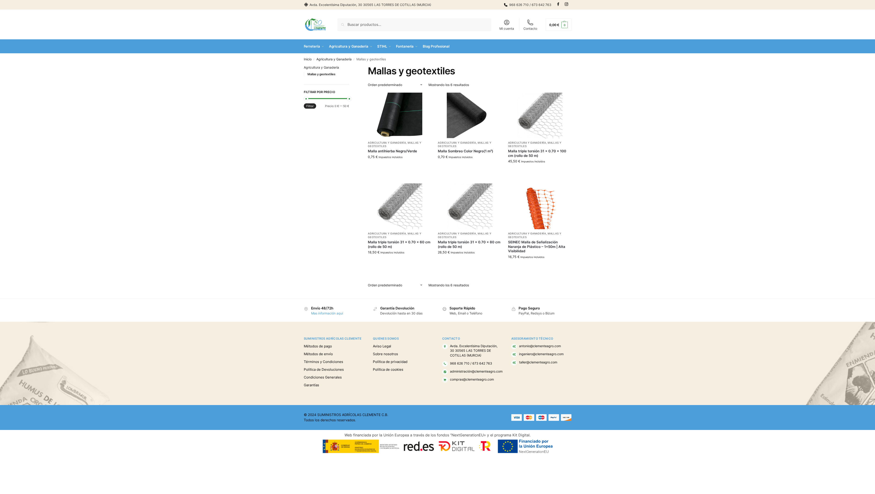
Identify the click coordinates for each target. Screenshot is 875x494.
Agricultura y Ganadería (334, 59)
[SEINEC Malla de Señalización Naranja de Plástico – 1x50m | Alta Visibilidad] (539, 206)
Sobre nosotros (385, 354)
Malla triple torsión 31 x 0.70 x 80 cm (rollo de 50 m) (469, 244)
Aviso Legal (382, 346)
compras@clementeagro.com (472, 379)
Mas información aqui (327, 313)
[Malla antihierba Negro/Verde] (399, 115)
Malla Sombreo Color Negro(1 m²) (465, 151)
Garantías (311, 385)
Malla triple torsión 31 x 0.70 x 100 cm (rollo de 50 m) (537, 153)
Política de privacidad (390, 362)
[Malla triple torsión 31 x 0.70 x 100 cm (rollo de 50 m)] (539, 115)
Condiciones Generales (323, 377)
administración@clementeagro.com (476, 371)
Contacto (530, 28)
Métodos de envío (318, 354)
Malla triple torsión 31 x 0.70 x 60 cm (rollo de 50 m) (399, 244)
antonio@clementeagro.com (540, 346)
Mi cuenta (506, 28)
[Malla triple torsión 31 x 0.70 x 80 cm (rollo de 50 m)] (469, 206)
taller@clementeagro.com (538, 362)
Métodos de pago (318, 346)
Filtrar (310, 106)
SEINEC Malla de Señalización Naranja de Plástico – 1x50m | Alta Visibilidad (536, 246)
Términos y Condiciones (323, 362)
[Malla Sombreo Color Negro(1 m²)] (469, 115)
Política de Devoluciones (324, 369)
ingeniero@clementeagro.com (541, 354)
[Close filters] (350, 67)
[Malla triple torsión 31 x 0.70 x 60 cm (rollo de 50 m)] (399, 206)
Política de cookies (388, 369)
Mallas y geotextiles (321, 74)
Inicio (308, 59)
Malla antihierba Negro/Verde (392, 151)
